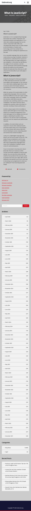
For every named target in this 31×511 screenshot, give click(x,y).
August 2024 (8, 301)
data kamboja (5, 188)
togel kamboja (5, 197)
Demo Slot (4, 190)
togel (6, 452)
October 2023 (8, 343)
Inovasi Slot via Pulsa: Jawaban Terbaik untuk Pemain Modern (15, 470)
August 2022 (8, 402)
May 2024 (7, 313)
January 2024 (8, 330)
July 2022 (7, 406)
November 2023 (9, 339)
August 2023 (8, 351)
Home (6, 15)
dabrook (9, 169)
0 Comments (22, 169)
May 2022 (7, 415)
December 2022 (9, 385)
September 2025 (9, 246)
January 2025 (8, 280)
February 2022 (8, 427)
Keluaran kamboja (7, 185)
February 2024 (9, 326)
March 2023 (8, 373)
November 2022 (9, 389)
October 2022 (8, 394)
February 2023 (8, 377)
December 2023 (9, 335)
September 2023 (9, 347)
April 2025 (7, 267)
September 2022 (9, 398)
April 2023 (7, 368)
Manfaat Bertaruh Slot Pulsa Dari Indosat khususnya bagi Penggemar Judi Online (16, 476)
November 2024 (9, 288)
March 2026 (8, 221)
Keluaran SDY (5, 200)
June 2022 (7, 410)
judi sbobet (5, 192)
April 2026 (7, 216)
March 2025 (8, 271)
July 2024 (7, 305)
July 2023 (7, 356)
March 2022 (8, 423)
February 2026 (8, 225)
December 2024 (9, 284)
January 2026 (8, 229)
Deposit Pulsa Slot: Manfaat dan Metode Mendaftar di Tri (16, 488)
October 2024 (8, 292)
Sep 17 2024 (6, 31)
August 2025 (8, 250)
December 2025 (9, 233)
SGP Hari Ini (5, 180)
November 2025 (9, 238)
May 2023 (7, 364)
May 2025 (7, 263)
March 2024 (8, 322)
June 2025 (7, 259)
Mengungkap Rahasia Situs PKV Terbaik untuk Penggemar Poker (15, 482)
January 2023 (8, 381)
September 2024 (9, 297)
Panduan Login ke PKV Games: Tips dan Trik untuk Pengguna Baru (16, 464)
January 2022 (8, 432)
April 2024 (7, 318)
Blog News (12, 15)
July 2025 (7, 254)
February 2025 (8, 276)
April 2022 (7, 419)
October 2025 (8, 242)
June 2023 (7, 360)
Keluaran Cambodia (7, 183)
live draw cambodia (7, 195)
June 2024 (7, 309)
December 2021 (9, 436)
